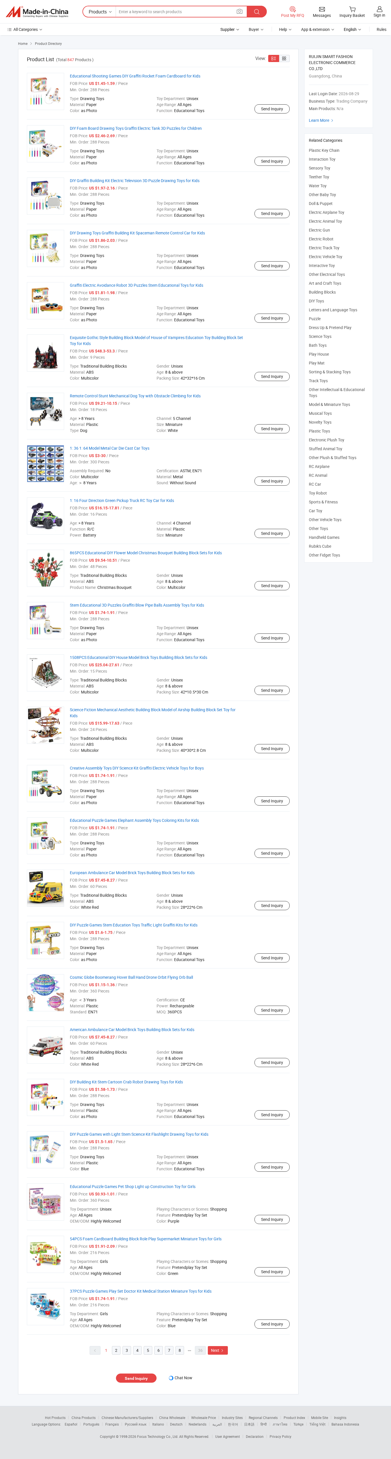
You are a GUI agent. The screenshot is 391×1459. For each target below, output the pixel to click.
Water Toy (318, 185)
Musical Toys (320, 413)
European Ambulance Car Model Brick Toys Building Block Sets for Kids (132, 872)
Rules (381, 29)
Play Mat (317, 363)
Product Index (294, 1417)
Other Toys (318, 528)
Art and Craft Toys (325, 283)
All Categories (25, 29)
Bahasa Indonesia (345, 1424)
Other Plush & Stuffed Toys (332, 457)
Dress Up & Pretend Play (330, 327)
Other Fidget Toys (324, 555)
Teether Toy (319, 177)
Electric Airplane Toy (326, 212)
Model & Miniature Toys (329, 404)
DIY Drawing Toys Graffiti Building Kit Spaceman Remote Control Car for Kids (137, 233)
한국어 (233, 1424)
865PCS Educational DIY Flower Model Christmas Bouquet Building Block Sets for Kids (146, 552)
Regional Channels (263, 1417)
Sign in (379, 15)
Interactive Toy (322, 265)
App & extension (315, 29)
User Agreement (227, 1436)
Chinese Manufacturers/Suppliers (127, 1417)
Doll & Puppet (321, 203)
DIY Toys (316, 301)
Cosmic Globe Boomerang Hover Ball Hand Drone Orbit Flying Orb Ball (131, 977)
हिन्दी (263, 1424)
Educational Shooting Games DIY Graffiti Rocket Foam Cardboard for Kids (135, 76)
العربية (217, 1424)
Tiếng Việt (317, 1424)
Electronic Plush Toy (326, 440)
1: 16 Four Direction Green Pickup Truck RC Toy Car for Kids (122, 500)
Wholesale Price (203, 1417)
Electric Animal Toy (325, 221)
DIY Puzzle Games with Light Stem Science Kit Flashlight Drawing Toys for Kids (139, 1134)
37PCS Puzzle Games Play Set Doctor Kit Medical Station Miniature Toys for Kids (141, 1291)
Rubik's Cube (320, 546)
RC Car (315, 484)
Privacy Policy (280, 1436)
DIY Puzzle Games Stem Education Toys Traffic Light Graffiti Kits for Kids (134, 925)
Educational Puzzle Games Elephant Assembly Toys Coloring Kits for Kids (134, 820)
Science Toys (320, 336)
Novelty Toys (320, 422)
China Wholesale (172, 1417)
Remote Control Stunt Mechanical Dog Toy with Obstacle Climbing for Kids (135, 395)
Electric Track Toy (324, 247)
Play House (319, 354)
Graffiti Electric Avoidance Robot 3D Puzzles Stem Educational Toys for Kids (136, 285)
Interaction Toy (322, 159)
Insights (340, 1417)
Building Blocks (322, 292)
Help (283, 29)
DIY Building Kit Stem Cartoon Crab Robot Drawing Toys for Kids (126, 1082)
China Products (84, 1417)
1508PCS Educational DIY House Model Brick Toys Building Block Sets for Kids (138, 657)
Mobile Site (319, 1417)
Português (91, 1424)
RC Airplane (319, 466)
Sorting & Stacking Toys (330, 371)
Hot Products (55, 1417)
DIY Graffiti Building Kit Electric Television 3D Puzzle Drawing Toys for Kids (135, 180)
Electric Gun (319, 230)
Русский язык (135, 1424)
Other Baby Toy (322, 194)
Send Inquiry (272, 108)
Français (112, 1424)
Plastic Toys (319, 431)
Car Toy (315, 510)
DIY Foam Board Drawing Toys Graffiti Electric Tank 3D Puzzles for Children (136, 128)
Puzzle (315, 318)
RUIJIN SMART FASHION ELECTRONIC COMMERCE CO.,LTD (332, 62)
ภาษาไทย (280, 1424)
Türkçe (298, 1424)
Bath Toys (318, 345)
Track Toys (318, 380)
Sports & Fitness (323, 502)
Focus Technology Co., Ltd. (158, 1436)
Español (71, 1424)
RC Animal (318, 475)
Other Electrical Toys (327, 274)
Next (218, 1350)
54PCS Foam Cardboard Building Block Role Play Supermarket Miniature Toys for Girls (146, 1238)
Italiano (158, 1424)
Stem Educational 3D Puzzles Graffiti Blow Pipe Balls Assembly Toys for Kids (137, 605)
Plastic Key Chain (324, 150)
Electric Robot (321, 239)
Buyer (254, 29)
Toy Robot (318, 493)
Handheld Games (324, 537)
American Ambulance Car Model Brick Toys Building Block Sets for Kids (132, 1029)
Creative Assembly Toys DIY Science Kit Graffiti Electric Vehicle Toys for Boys (137, 768)
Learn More (322, 120)
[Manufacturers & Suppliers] (37, 12)
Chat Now (183, 1377)
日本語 (249, 1424)
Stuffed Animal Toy (325, 448)
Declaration (255, 1436)
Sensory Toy (319, 168)
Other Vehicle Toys (325, 519)
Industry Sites (232, 1417)
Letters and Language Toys (333, 309)
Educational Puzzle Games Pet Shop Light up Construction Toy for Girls (133, 1186)
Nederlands (197, 1424)
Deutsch (176, 1424)
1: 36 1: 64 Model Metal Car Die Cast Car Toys (109, 448)
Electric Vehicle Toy (325, 256)
